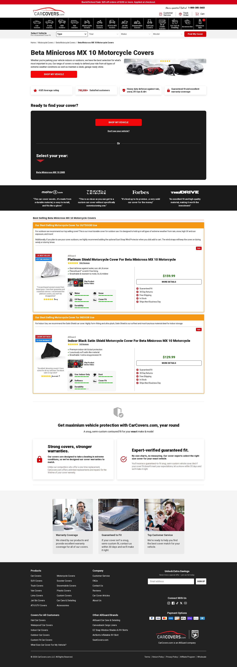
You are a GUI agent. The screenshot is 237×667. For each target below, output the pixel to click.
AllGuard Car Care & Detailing (106, 620)
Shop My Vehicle (54, 74)
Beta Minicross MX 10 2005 (50, 172)
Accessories (63, 605)
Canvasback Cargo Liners (105, 625)
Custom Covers (64, 595)
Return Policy (158, 657)
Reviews (97, 590)
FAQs (95, 580)
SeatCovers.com (100, 640)
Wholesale (201, 657)
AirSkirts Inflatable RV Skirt (106, 635)
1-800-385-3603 (196, 7)
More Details (169, 282)
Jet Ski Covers (38, 600)
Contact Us (98, 585)
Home (33, 42)
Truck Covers (37, 585)
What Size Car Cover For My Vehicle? (48, 645)
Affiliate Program (187, 657)
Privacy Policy (172, 657)
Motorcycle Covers (45, 42)
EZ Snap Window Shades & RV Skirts (110, 630)
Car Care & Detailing (66, 600)
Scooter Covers (64, 580)
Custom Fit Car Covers (41, 640)
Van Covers (36, 590)
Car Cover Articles (101, 595)
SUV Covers (36, 580)
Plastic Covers (64, 590)
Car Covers (36, 576)
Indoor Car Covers (39, 630)
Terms (147, 657)
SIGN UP (201, 581)
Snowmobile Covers (66, 585)
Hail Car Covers (38, 620)
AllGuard (183, 643)
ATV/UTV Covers (39, 605)
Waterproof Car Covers (42, 625)
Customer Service (101, 576)
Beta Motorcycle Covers (65, 42)
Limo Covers (37, 595)
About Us (97, 600)
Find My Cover (195, 34)
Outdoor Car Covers (40, 635)
